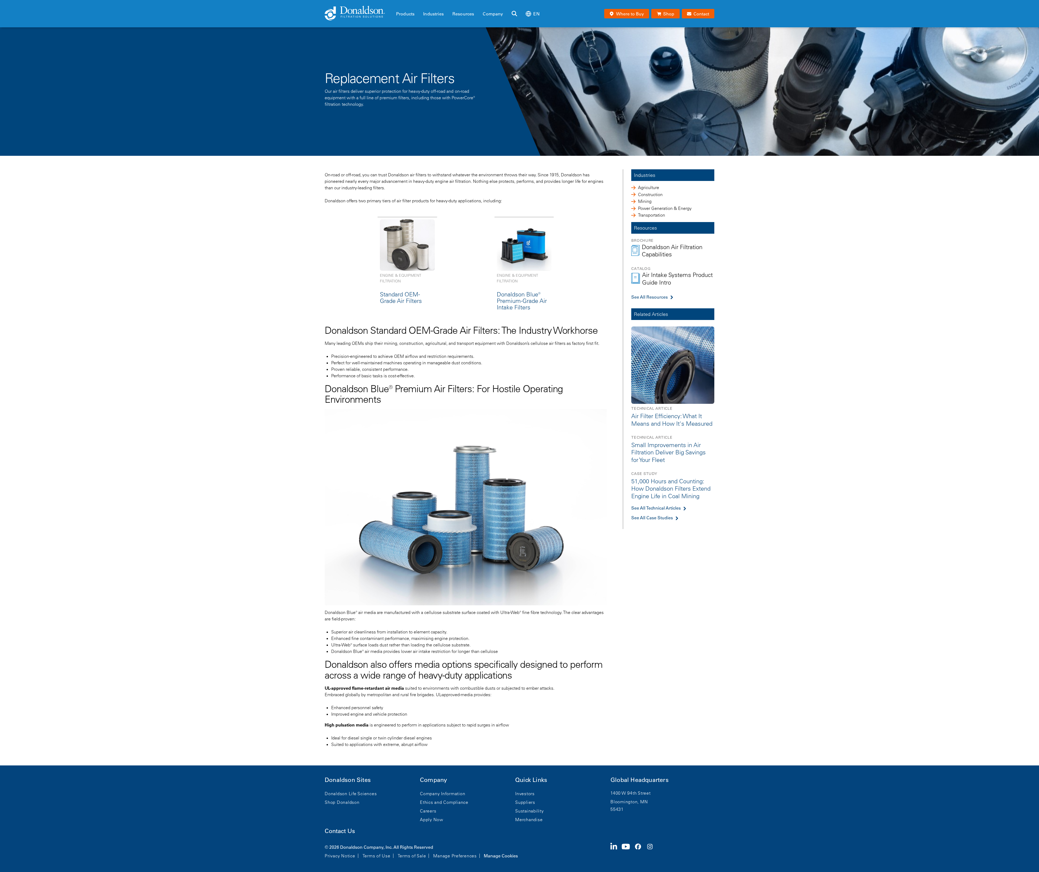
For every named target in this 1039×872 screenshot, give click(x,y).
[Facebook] (640, 851)
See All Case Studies (652, 517)
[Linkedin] (616, 851)
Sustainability (529, 811)
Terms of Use (376, 856)
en (536, 13)
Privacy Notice (340, 856)
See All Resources (649, 297)
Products (405, 13)
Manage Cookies (501, 856)
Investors (525, 793)
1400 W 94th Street (630, 793)
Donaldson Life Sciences (351, 793)
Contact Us (340, 831)
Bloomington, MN (629, 801)
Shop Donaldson (342, 802)
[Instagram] (652, 851)
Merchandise (528, 819)
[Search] (514, 14)
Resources (463, 13)
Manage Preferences (455, 856)
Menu (398, 4)
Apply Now (431, 819)
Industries (433, 13)
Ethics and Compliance (444, 802)
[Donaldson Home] (358, 13)
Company (493, 13)
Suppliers (525, 802)
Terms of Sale (412, 856)
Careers (428, 811)
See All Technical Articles (656, 508)
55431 (617, 809)
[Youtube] (628, 851)
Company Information (442, 793)
